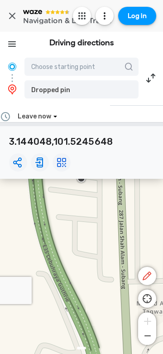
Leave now (34, 116)
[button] (81, 89)
